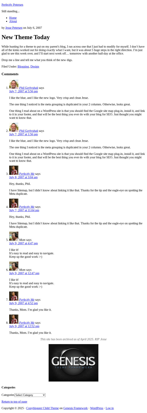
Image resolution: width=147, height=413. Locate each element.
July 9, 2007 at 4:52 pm (23, 303)
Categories (8, 394)
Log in (110, 408)
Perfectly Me (26, 173)
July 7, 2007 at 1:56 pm (23, 134)
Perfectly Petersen (12, 4)
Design (34, 66)
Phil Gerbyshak (28, 87)
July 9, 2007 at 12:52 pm (24, 326)
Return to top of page (14, 401)
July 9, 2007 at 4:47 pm (23, 243)
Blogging (23, 66)
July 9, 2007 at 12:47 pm (24, 273)
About (13, 21)
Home (13, 17)
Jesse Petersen (13, 27)
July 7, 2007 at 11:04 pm (24, 210)
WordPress (96, 408)
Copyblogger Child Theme (42, 408)
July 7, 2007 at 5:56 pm (23, 91)
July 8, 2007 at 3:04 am (23, 177)
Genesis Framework (75, 408)
